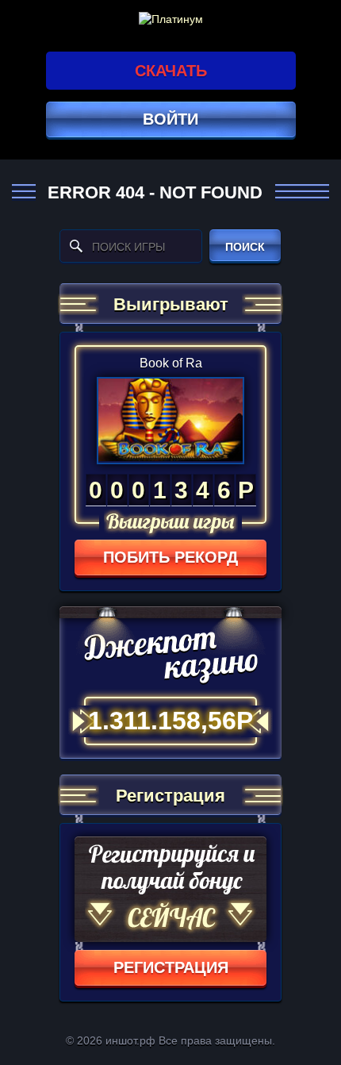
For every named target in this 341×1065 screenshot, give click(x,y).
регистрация (170, 967)
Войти (170, 119)
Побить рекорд (170, 557)
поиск (245, 246)
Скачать (171, 70)
